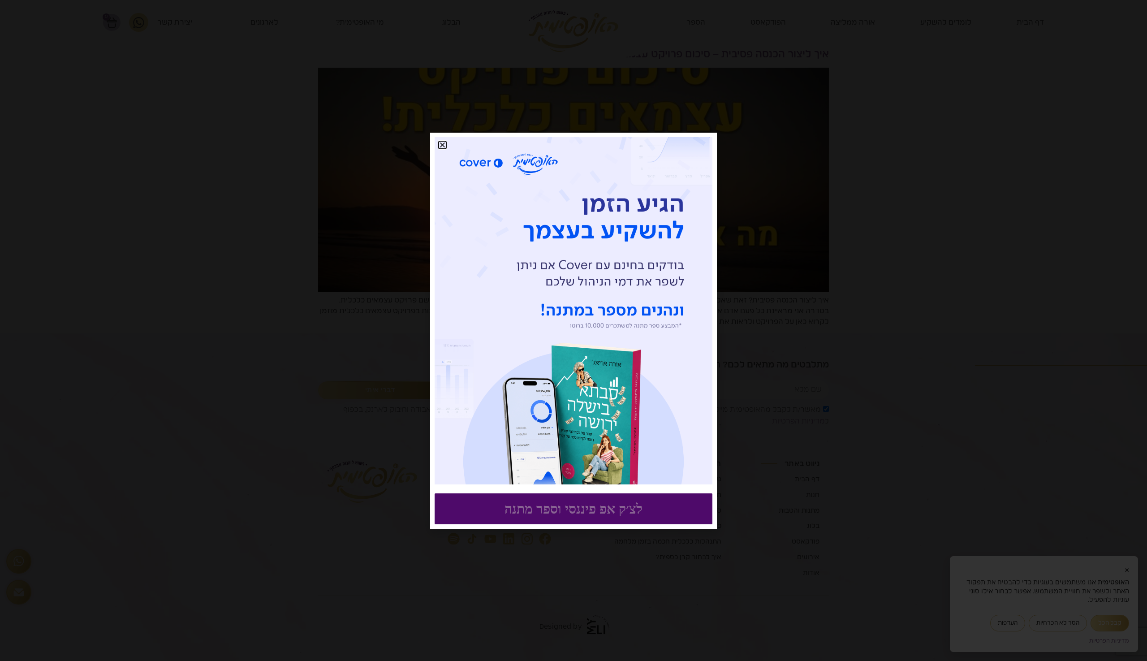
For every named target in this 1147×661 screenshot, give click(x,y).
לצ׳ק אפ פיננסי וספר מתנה (573, 508)
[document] (573, 330)
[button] (442, 145)
